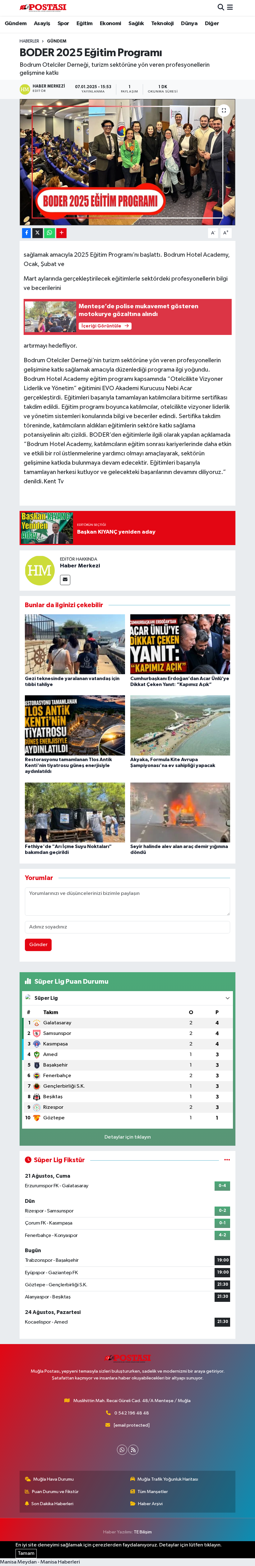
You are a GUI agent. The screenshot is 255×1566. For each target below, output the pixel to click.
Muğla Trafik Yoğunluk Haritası (167, 1479)
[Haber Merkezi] (40, 570)
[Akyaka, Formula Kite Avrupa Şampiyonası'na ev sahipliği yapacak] (180, 725)
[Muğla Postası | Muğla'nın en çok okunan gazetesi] (43, 8)
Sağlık (136, 23)
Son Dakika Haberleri (52, 1503)
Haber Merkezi (80, 566)
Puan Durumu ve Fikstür (55, 1491)
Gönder (38, 944)
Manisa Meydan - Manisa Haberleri (40, 1562)
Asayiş (42, 23)
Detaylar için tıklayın (127, 1137)
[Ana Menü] (230, 8)
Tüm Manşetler (152, 1491)
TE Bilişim (143, 1532)
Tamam (26, 1553)
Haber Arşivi (150, 1503)
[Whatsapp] (122, 1450)
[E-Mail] (65, 580)
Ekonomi (110, 23)
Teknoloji (162, 23)
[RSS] (133, 1450)
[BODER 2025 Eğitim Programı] (128, 162)
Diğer (212, 23)
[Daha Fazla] (61, 233)
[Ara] (221, 8)
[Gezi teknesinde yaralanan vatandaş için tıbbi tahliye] (75, 644)
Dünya (189, 23)
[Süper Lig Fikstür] (227, 1160)
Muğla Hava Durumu (53, 1479)
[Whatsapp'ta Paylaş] (49, 233)
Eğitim (84, 23)
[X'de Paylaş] (37, 233)
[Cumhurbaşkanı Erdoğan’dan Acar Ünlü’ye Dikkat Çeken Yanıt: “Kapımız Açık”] (180, 644)
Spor (63, 23)
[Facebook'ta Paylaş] (26, 233)
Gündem (15, 23)
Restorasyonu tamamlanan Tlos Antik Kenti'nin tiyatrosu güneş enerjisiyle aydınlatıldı (68, 765)
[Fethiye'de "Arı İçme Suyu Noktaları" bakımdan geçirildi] (75, 812)
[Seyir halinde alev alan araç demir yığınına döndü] (180, 812)
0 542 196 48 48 (131, 1413)
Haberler (29, 41)
